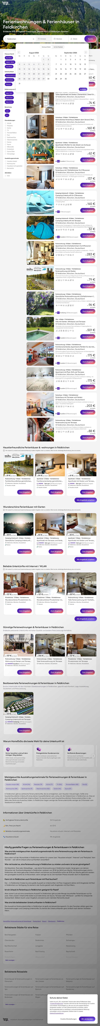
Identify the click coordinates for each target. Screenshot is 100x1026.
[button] (44, 38)
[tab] (46, 47)
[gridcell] (43, 59)
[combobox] (20, 38)
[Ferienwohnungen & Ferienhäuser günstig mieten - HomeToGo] (5, 2)
